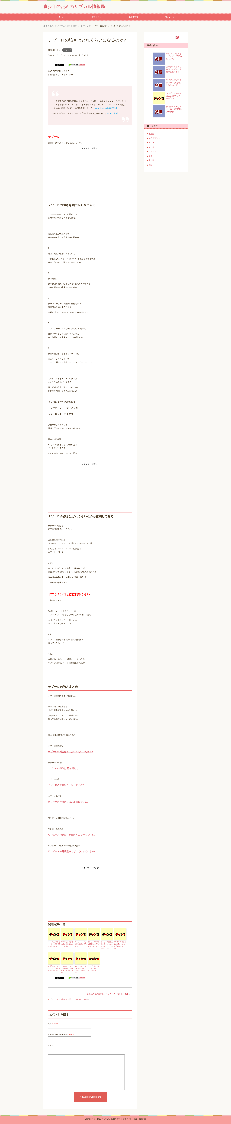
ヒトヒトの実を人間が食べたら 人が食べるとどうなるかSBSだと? (107, 945)
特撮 (150, 165)
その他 (151, 134)
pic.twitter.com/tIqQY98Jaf (106, 108)
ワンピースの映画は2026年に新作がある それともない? (94, 945)
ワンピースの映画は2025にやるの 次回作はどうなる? (120, 945)
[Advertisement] (90, 167)
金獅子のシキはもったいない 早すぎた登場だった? (54, 968)
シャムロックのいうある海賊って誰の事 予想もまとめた (67, 969)
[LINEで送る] (73, 65)
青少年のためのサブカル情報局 (74, 6)
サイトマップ (97, 17)
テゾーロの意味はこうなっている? (66, 785)
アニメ (151, 142)
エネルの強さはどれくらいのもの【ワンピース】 (108, 994)
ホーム (61, 17)
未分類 (151, 160)
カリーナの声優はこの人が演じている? (68, 802)
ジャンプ (67, 50)
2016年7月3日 (112, 113)
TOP (61, 26)
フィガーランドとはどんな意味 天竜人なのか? (81, 944)
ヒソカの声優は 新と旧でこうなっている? (70, 999)
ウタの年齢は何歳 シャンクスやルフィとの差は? (93, 968)
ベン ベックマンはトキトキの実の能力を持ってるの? (54, 944)
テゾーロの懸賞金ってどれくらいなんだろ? (70, 751)
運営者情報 (133, 17)
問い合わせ (169, 17)
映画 (150, 156)
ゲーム (151, 147)
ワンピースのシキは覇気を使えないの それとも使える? (80, 969)
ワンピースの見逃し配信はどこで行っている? (71, 834)
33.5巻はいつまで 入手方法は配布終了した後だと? (67, 944)
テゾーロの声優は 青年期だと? (64, 768)
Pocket (82, 65)
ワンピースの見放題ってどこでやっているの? (71, 851)
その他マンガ (154, 138)
